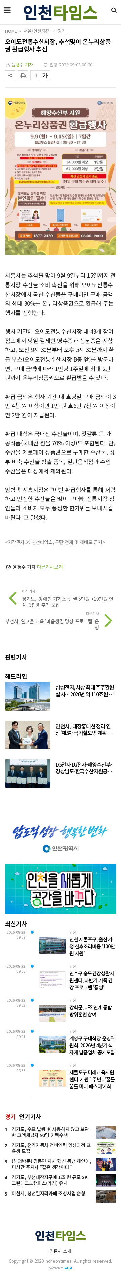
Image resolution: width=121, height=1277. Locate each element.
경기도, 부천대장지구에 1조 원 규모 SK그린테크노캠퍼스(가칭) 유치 (50, 1180)
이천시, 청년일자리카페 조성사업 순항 (48, 1193)
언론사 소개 (60, 1251)
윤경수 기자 (22, 64)
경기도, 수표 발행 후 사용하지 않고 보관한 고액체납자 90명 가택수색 (50, 1131)
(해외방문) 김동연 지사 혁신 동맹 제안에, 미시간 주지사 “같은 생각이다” (51, 1163)
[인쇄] (23, 75)
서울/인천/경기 (37, 31)
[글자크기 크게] (45, 75)
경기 (61, 31)
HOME (11, 31)
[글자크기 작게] (35, 75)
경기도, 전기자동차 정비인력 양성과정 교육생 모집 (51, 1148)
